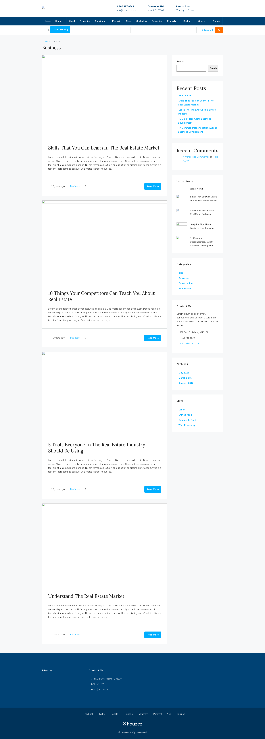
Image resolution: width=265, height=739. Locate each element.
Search (180, 61)
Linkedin (128, 714)
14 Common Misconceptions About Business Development (202, 242)
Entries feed (185, 415)
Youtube (180, 714)
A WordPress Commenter (196, 156)
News (129, 21)
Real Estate (185, 288)
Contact (216, 21)
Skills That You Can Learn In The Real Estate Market (103, 148)
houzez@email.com (190, 343)
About (72, 21)
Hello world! (185, 95)
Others (201, 21)
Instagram (143, 714)
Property (171, 21)
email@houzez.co (100, 689)
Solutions (100, 21)
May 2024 (184, 372)
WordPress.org (187, 425)
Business (75, 186)
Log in (182, 409)
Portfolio (116, 21)
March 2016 (185, 378)
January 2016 (186, 383)
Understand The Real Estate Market (86, 596)
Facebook (88, 714)
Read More (153, 186)
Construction (186, 283)
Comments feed (187, 420)
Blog (181, 273)
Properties (85, 21)
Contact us (141, 21)
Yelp (169, 714)
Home (47, 21)
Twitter (102, 714)
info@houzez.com (126, 10)
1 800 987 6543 (125, 6)
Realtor (187, 21)
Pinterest (157, 714)
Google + (115, 714)
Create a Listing (60, 29)
